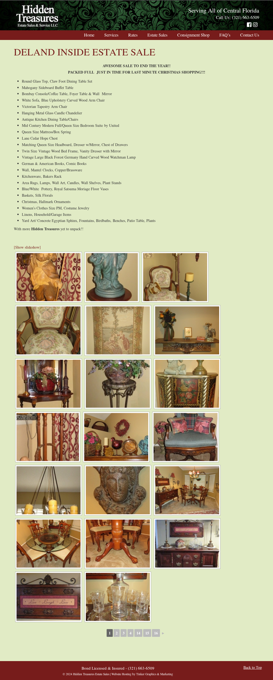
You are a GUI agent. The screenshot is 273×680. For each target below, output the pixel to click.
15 (147, 633)
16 (156, 633)
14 (138, 633)
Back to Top (252, 667)
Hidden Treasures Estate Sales (37, 16)
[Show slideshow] (27, 247)
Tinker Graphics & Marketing (154, 674)
